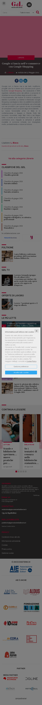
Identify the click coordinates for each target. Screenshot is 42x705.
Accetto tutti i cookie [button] (21, 372)
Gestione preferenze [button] (21, 366)
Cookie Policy (31, 361)
